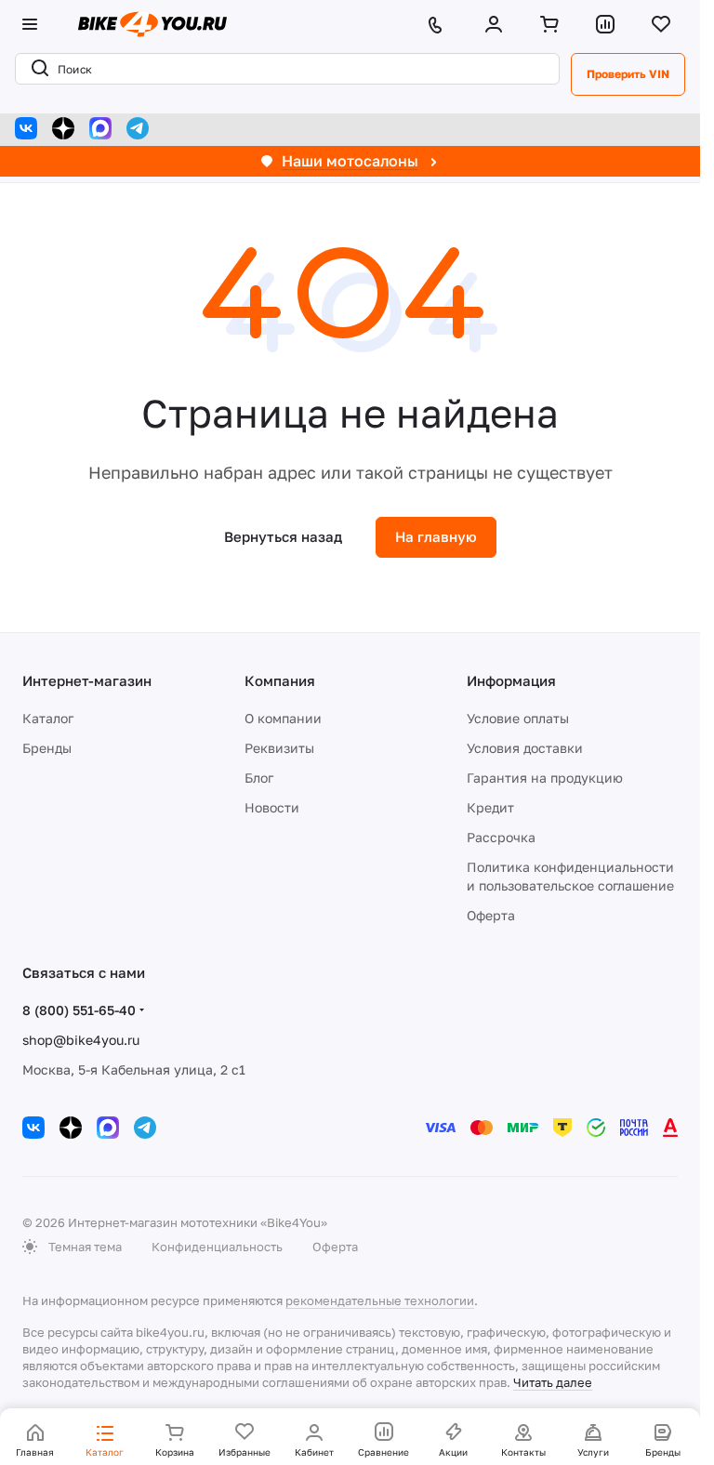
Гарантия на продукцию (545, 777)
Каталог (47, 718)
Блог (259, 777)
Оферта (491, 915)
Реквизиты (279, 748)
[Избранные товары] (665, 24)
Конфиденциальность (217, 1246)
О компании (283, 718)
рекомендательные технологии (379, 1300)
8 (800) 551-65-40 (79, 1010)
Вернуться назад (283, 536)
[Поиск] (36, 69)
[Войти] (497, 24)
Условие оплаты (518, 718)
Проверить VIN (628, 74)
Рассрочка (501, 837)
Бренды (47, 748)
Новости (272, 807)
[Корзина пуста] (553, 24)
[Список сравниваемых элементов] (609, 24)
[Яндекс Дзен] (63, 128)
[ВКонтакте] (26, 128)
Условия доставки (525, 748)
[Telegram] (137, 128)
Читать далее (552, 1382)
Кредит (490, 807)
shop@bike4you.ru (80, 1040)
